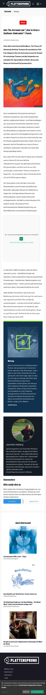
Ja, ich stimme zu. (37, 692)
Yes (21, 239)
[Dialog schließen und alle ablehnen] (44, 682)
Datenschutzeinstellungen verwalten (21, 242)
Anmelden (12, 501)
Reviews (23, 22)
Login (6, 678)
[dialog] (23, 688)
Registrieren (34, 501)
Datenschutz (8, 672)
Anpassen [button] (4, 692)
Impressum (8, 675)
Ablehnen (26, 692)
